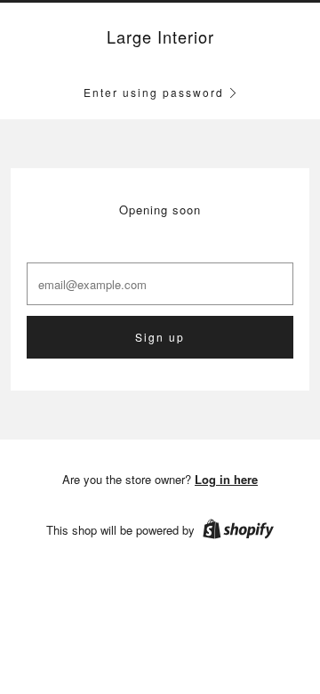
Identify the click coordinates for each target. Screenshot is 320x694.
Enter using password (154, 92)
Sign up (160, 336)
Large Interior (160, 37)
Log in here (226, 479)
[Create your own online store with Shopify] (238, 532)
